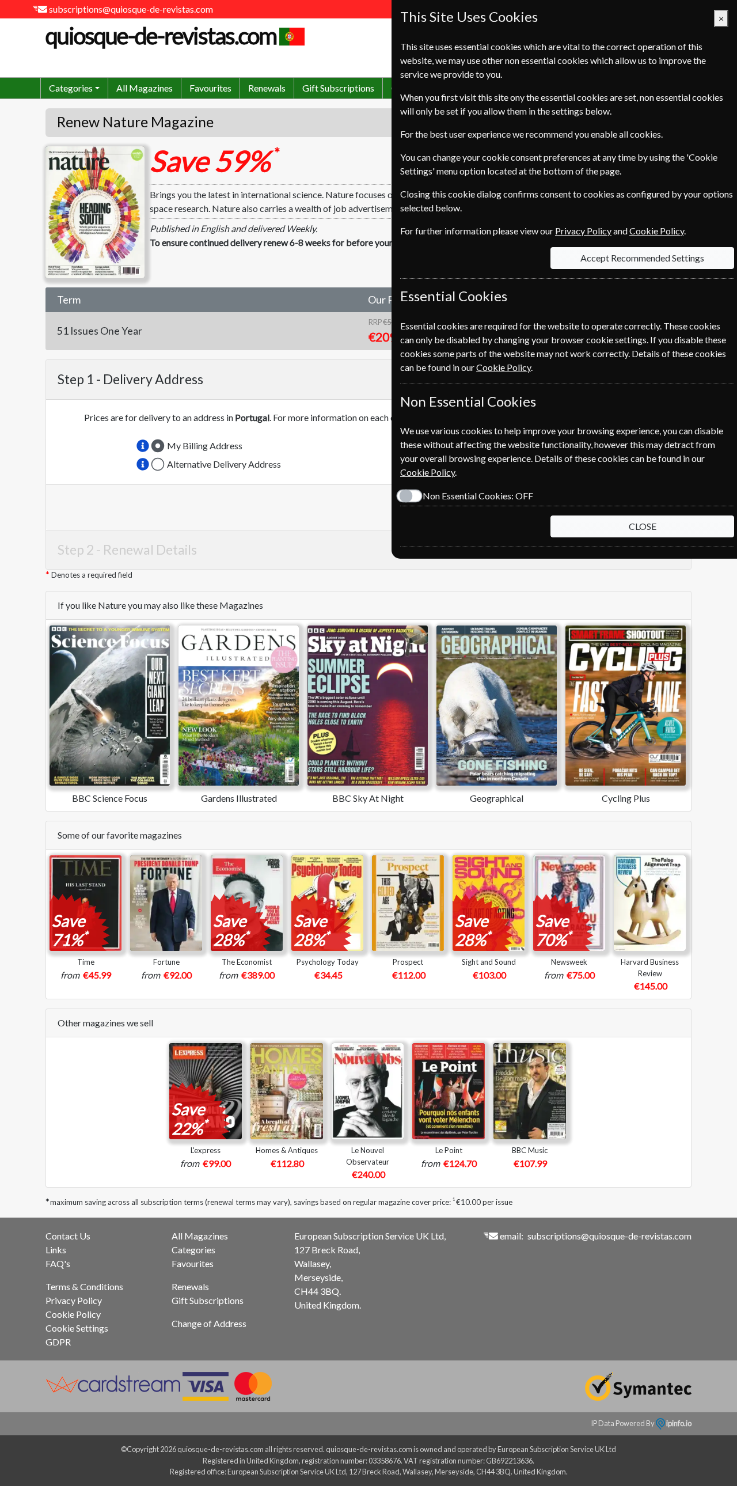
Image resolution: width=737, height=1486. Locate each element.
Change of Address (209, 1323)
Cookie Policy (73, 1314)
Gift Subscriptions (338, 87)
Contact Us (67, 1235)
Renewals (267, 87)
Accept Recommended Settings (642, 257)
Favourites (210, 87)
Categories (193, 1249)
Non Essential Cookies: (478, 495)
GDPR (58, 1341)
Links (55, 1249)
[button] (142, 445)
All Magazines (144, 87)
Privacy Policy (73, 1300)
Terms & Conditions (84, 1286)
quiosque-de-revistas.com (160, 36)
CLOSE (642, 526)
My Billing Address (204, 445)
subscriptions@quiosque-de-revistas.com (131, 8)
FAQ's (57, 1263)
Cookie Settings (76, 1327)
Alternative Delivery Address (224, 463)
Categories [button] (71, 87)
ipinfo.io (678, 1423)
